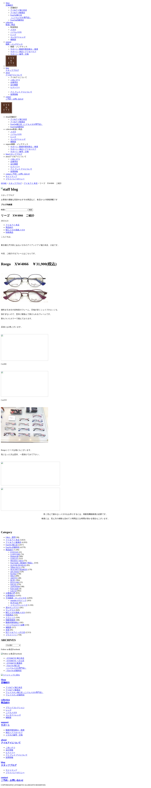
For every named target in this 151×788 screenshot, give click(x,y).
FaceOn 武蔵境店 (13, 547)
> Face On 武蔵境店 (14, 671)
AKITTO (14, 578)
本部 (7, 630)
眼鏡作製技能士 (12, 622)
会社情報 (9, 750)
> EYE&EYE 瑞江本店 (15, 658)
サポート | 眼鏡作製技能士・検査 (24, 49)
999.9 (12, 576)
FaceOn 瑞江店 (12, 545)
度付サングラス (12, 608)
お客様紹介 (10, 595)
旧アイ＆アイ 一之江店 (15, 632)
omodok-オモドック (18, 600)
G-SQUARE (15, 554)
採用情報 (14, 94)
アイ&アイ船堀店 (17, 13)
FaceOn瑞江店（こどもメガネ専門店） (26, 124)
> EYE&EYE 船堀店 (14, 663)
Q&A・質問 (11, 537)
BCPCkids (14, 603)
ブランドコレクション (15, 708)
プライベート (11, 635)
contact (18, 174)
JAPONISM (15, 587)
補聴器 (13, 40)
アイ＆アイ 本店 (12, 225)
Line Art (13, 591)
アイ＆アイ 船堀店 (13, 542)
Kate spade (14, 589)
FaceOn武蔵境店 (17, 20)
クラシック (10, 617)
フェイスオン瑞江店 (24, 692)
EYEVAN (14, 552)
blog (14, 154)
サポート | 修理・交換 (19, 54)
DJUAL (13, 584)
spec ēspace (14, 572)
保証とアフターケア (14, 732)
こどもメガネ (16, 32)
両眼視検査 (10, 620)
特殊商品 (9, 232)
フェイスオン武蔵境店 (15, 695)
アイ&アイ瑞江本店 (18, 10)
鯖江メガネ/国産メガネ (15, 230)
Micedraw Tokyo (16, 561)
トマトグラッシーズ (18, 605)
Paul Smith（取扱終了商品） (22, 563)
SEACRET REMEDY (18, 569)
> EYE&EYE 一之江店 (15, 661)
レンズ (13, 35)
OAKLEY (14, 558)
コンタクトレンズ (17, 37)
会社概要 (14, 85)
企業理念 (14, 82)
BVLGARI (14, 582)
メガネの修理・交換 (14, 735)
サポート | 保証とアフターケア (23, 52)
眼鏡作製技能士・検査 (15, 730)
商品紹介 (9, 227)
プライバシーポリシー (15, 773)
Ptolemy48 (14, 556)
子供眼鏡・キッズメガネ (16, 598)
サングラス (10, 610)
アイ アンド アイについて (21, 92)
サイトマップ (11, 770)
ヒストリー (15, 87)
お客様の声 (10, 593)
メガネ (13, 30)
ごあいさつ (15, 80)
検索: (3, 210)
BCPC (12, 580)
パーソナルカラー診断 (15, 625)
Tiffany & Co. (15, 567)
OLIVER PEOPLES (18, 565)
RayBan (13, 574)
